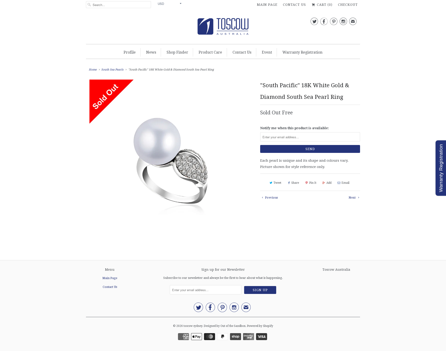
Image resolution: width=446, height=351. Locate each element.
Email (345, 182)
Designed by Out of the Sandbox (225, 326)
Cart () (324, 4)
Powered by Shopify (260, 326)
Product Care (210, 52)
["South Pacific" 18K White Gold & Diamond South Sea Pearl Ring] (171, 161)
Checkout (348, 4)
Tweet (277, 182)
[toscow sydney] (223, 27)
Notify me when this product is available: (294, 128)
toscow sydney (193, 326)
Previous (271, 197)
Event (267, 52)
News (151, 52)
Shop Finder (177, 52)
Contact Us (294, 4)
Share (295, 182)
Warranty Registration (302, 52)
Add (328, 182)
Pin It (312, 182)
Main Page (267, 4)
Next (352, 197)
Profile (130, 52)
